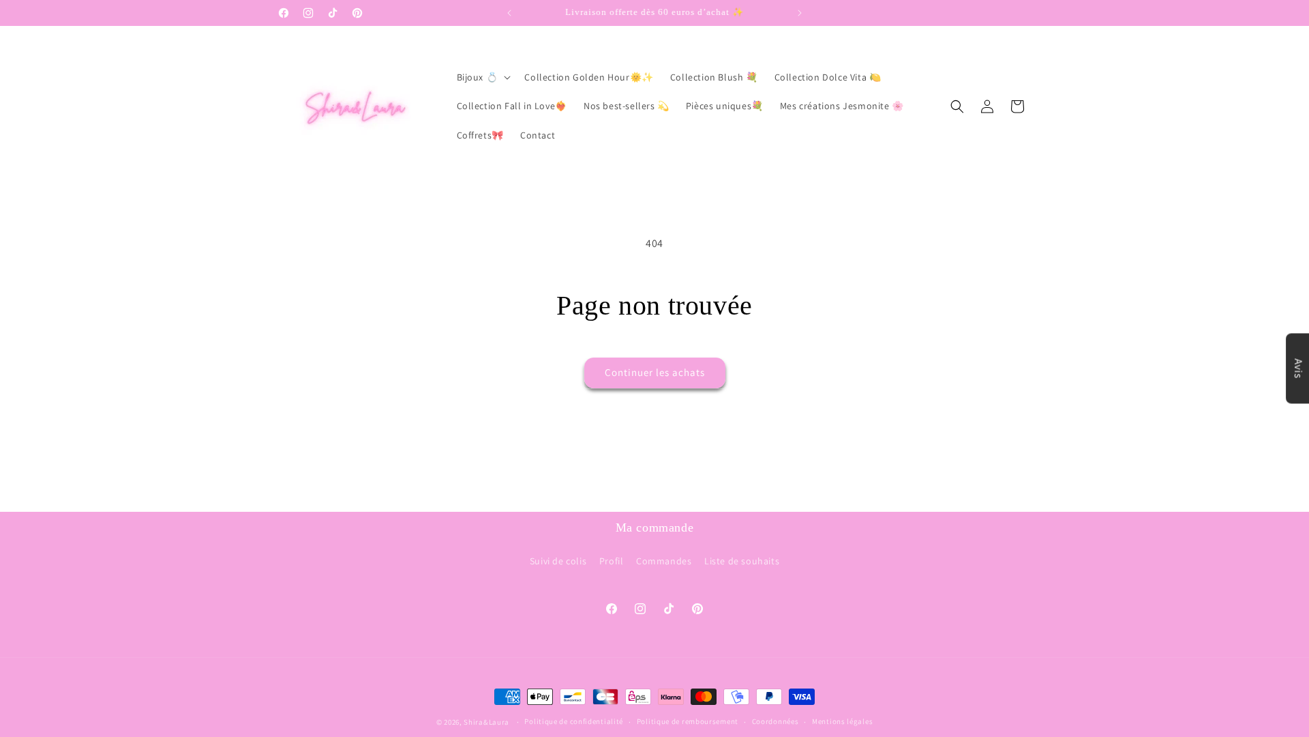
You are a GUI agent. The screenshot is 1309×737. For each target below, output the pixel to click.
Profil (611, 561)
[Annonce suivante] (800, 13)
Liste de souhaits (741, 561)
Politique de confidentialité (573, 721)
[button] (483, 77)
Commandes (663, 561)
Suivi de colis (558, 561)
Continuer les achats (655, 372)
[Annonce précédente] (509, 13)
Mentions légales (842, 721)
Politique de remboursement (687, 721)
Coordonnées (775, 721)
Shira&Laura (486, 722)
